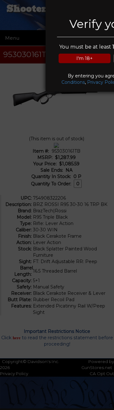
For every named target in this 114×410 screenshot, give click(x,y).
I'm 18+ (84, 58)
